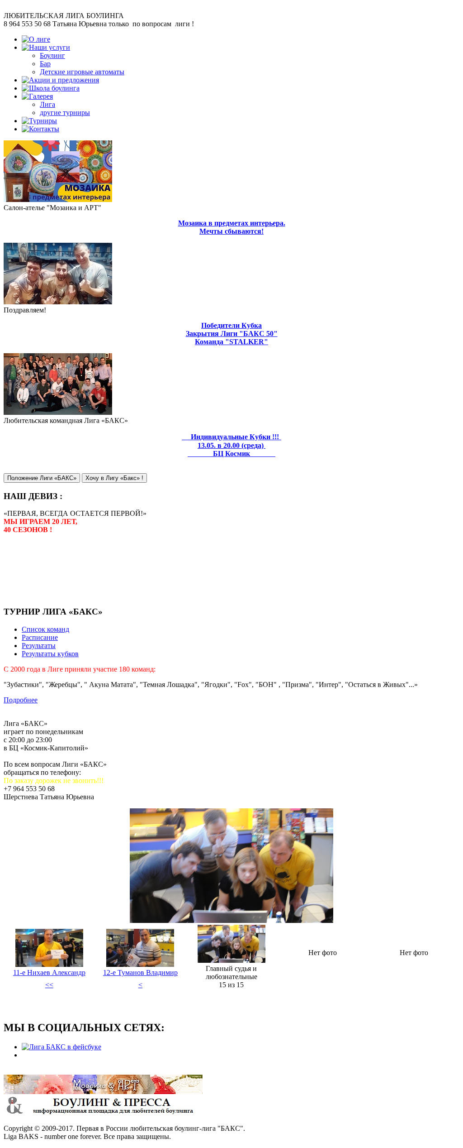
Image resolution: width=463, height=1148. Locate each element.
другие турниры (65, 112)
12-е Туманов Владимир (140, 972)
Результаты (39, 645)
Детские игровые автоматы (82, 72)
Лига (47, 104)
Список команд (45, 629)
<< (49, 985)
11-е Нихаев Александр (49, 972)
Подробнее (21, 700)
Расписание (40, 637)
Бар (45, 63)
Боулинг (52, 55)
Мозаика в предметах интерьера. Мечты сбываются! (231, 227)
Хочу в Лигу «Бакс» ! (114, 478)
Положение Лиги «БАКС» (41, 478)
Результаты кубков (50, 654)
